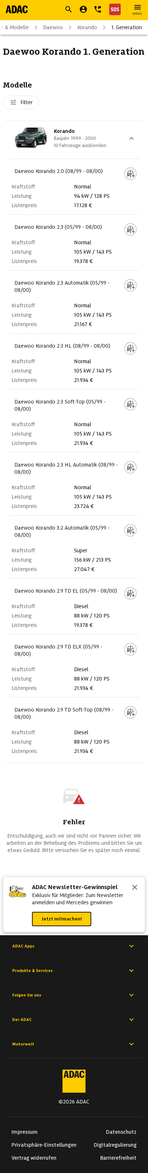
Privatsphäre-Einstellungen (44, 1145)
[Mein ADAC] (83, 9)
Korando (87, 27)
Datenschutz (121, 1132)
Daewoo (53, 27)
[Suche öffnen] (69, 9)
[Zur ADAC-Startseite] (17, 9)
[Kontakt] (97, 9)
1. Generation (126, 27)
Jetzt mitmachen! (61, 919)
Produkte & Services (32, 970)
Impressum (24, 1132)
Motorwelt (23, 1044)
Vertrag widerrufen (33, 1158)
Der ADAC (22, 1019)
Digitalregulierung (115, 1145)
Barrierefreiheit (118, 1158)
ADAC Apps (23, 946)
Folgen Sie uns (26, 995)
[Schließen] (134, 888)
